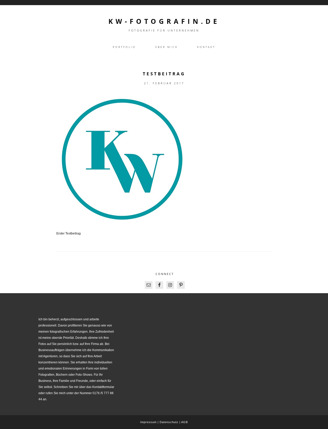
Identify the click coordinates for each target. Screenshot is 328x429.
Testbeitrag (164, 74)
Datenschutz (169, 422)
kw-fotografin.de (164, 21)
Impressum (148, 422)
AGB (184, 422)
